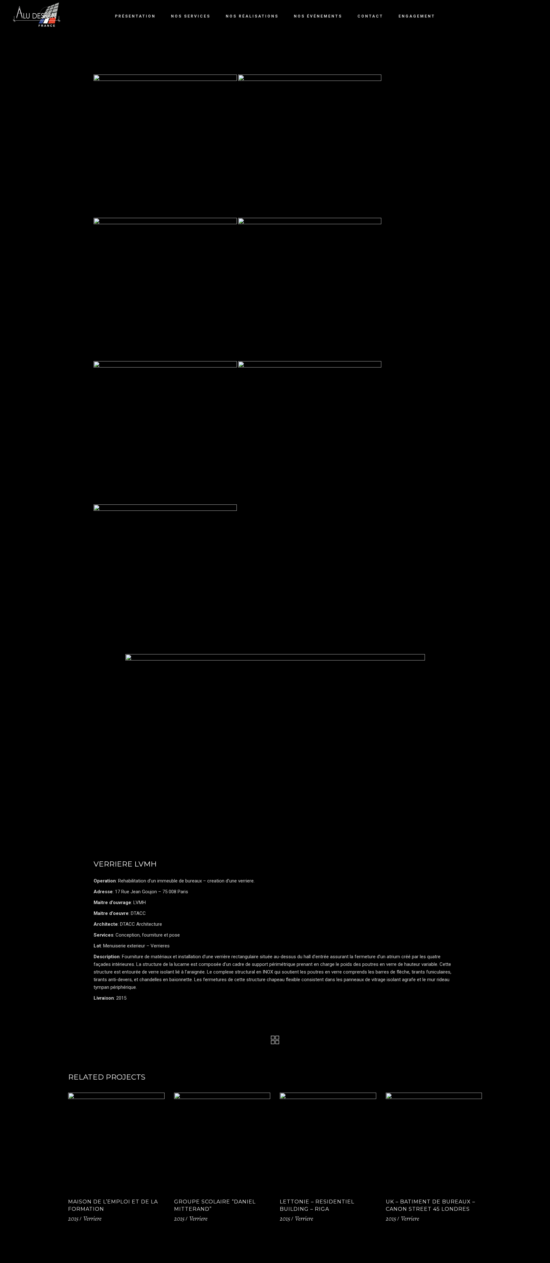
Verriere (92, 1219)
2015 (73, 1219)
